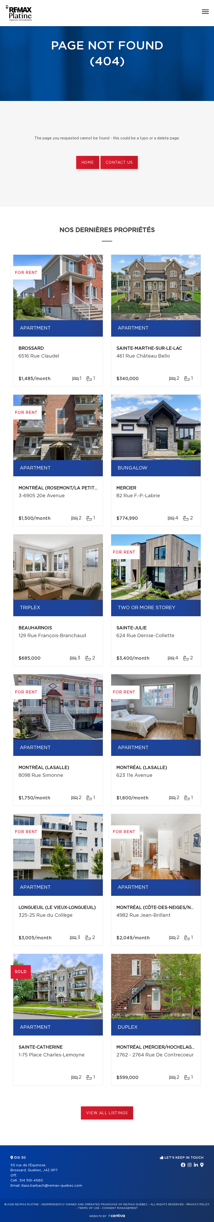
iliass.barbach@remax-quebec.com (51, 1185)
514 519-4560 (31, 1180)
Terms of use (88, 1208)
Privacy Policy (198, 1204)
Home (87, 163)
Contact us (119, 163)
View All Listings (107, 1113)
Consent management (120, 1208)
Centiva (116, 1215)
